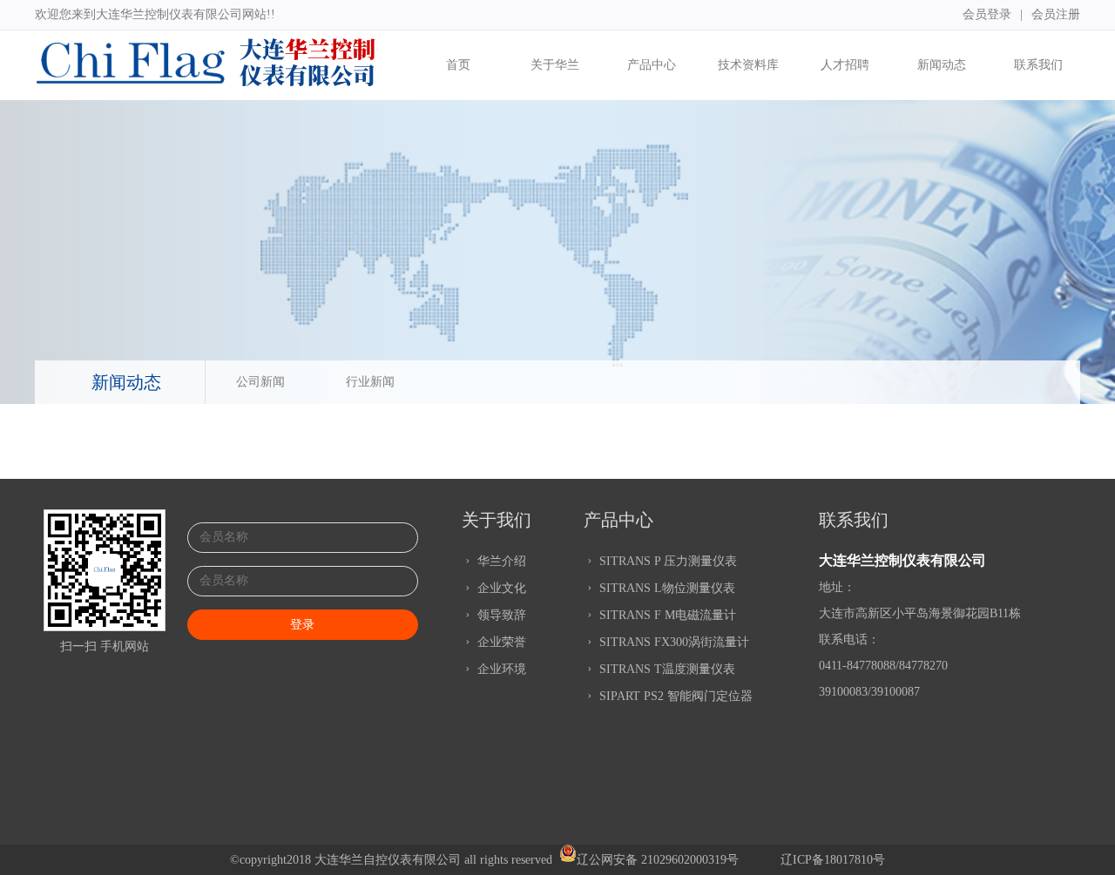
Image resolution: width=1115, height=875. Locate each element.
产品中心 (651, 64)
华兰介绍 (500, 561)
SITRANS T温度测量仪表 (665, 669)
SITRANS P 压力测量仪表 (666, 561)
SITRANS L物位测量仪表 (665, 588)
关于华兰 (554, 64)
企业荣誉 (500, 642)
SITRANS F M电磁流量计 (666, 615)
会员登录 (987, 14)
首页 (458, 64)
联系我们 (1038, 64)
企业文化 (500, 588)
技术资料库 (748, 64)
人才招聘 (845, 64)
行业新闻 (370, 381)
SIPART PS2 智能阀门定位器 (674, 696)
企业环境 (500, 669)
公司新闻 (260, 381)
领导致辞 (500, 615)
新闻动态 (941, 64)
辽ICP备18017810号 (832, 859)
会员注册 (1055, 14)
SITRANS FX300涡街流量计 (672, 642)
